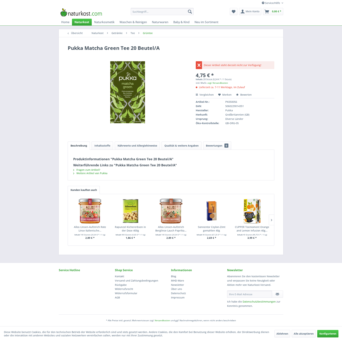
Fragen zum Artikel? (88, 169)
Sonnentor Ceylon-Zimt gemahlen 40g (211, 228)
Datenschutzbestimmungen (259, 301)
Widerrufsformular (126, 293)
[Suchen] (190, 11)
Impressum (178, 297)
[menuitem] (162, 11)
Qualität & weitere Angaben (181, 145)
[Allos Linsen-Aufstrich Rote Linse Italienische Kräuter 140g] (90, 211)
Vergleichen (206, 94)
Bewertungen (216, 145)
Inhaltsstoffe (102, 145)
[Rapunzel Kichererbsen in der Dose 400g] (130, 211)
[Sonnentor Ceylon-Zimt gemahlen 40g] (211, 211)
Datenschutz (178, 293)
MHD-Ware (177, 280)
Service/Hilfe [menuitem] (272, 3)
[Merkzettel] (233, 11)
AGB (117, 297)
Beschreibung (79, 145)
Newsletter (177, 285)
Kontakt (119, 276)
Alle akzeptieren (304, 333)
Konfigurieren (327, 333)
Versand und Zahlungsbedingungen (136, 280)
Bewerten (246, 94)
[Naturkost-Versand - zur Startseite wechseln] (81, 12)
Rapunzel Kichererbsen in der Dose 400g (130, 228)
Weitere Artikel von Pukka (91, 173)
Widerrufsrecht (124, 289)
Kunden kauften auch (84, 190)
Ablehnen (282, 333)
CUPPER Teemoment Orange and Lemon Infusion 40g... (252, 228)
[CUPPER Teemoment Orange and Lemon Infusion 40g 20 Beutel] (252, 211)
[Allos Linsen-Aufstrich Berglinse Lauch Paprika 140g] (171, 211)
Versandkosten (162, 320)
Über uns (176, 289)
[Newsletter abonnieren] (277, 294)
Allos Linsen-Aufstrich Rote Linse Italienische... (90, 228)
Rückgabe (121, 285)
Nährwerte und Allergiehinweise (137, 145)
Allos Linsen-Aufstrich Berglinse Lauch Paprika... (170, 228)
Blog (173, 276)
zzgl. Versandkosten (218, 82)
